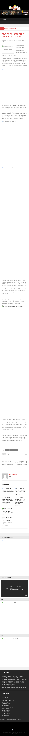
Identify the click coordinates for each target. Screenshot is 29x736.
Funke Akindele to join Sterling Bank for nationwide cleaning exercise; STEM (21, 462)
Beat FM (7, 450)
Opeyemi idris (13, 474)
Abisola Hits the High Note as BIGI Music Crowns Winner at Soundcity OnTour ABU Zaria (7, 520)
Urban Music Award (14, 450)
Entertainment (12, 28)
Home (6, 28)
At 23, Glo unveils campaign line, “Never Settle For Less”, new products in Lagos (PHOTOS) (20, 501)
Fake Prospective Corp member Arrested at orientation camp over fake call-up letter (7, 463)
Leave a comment (16, 41)
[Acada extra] (15, 7)
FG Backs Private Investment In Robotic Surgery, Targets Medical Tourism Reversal (7, 500)
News (10, 41)
